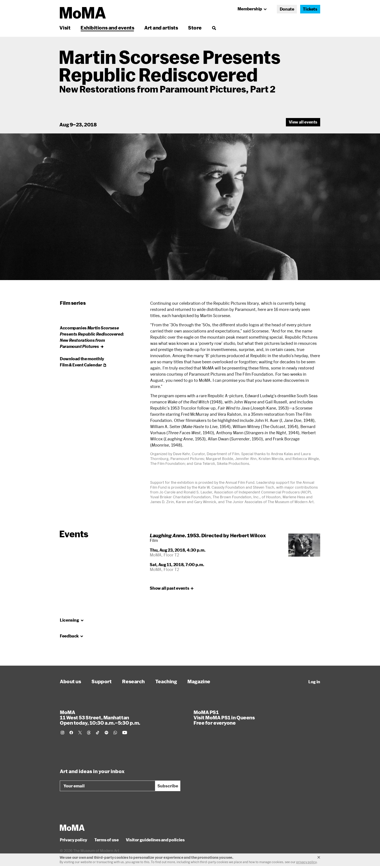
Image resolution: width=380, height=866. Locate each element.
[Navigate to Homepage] (83, 12)
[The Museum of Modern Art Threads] (88, 732)
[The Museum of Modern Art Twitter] (80, 732)
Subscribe (167, 785)
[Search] (213, 27)
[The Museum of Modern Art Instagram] (62, 732)
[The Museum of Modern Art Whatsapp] (115, 732)
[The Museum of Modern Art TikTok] (97, 732)
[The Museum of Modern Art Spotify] (106, 732)
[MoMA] (72, 828)
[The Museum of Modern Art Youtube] (125, 732)
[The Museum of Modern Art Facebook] (71, 732)
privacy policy (306, 862)
